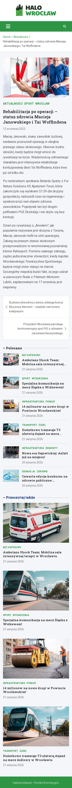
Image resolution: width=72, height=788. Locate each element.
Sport (29, 103)
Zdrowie (42, 471)
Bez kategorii (31, 355)
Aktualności (13, 103)
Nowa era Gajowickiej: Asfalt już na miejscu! (45, 455)
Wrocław (42, 103)
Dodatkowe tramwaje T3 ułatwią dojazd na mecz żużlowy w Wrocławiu (41, 434)
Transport (29, 425)
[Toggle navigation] (8, 26)
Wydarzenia (40, 378)
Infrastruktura (33, 401)
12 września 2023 (14, 128)
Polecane (14, 348)
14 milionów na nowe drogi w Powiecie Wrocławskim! (45, 408)
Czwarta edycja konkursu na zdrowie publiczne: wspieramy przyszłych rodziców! (44, 482)
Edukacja (28, 471)
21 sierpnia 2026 (32, 369)
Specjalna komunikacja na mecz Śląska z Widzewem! (43, 385)
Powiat (50, 401)
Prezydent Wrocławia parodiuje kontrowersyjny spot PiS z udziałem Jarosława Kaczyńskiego (40, 329)
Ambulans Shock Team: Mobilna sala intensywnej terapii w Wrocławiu (43, 364)
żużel (42, 425)
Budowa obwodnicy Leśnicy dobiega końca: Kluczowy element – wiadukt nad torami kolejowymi (36, 307)
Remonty (52, 448)
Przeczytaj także (20, 497)
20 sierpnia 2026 (32, 462)
